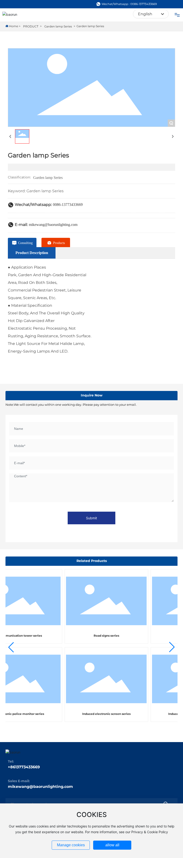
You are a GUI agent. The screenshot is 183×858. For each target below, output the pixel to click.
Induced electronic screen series (101, 714)
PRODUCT (30, 26)
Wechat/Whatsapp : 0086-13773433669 (129, 4)
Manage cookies (71, 845)
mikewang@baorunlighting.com (53, 225)
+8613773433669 (24, 767)
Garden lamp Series (58, 26)
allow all (112, 845)
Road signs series (101, 635)
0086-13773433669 (68, 205)
